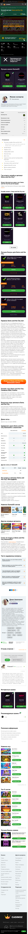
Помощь (17, 900)
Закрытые (3, 862)
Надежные (3, 867)
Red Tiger (14, 757)
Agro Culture (14, 748)
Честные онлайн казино (6, 871)
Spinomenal (25, 532)
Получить (13, 269)
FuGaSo (13, 532)
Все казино (13, 247)
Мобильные (18, 880)
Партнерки (3, 894)
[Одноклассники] (13, 590)
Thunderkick (14, 800)
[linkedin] (10, 603)
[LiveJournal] (10, 590)
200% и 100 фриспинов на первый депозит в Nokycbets (18, 841)
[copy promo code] (9, 83)
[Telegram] (15, 590)
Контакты (17, 902)
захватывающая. (12, 541)
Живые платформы (19, 864)
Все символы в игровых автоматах (8, 737)
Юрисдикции (18, 873)
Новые (2, 858)
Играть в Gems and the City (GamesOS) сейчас (13, 381)
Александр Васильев (11, 642)
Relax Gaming (14, 750)
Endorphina (14, 793)
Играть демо (17, 752)
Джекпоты (3, 864)
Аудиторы (17, 878)
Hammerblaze (15, 806)
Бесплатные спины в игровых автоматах (10, 735)
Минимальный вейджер (7, 262)
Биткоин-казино (4, 881)
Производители (18, 858)
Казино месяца (18, 871)
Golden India (4, 470)
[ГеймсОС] (24, 115)
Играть (7, 86)
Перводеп (4, 304)
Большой (4, 283)
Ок (23, 931)
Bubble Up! (14, 763)
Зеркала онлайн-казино (6, 877)
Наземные (17, 869)
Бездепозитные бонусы (6, 879)
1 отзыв (14, 14)
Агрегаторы (18, 867)
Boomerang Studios (5, 533)
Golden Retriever (15, 777)
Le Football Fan (24, 430)
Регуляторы (18, 875)
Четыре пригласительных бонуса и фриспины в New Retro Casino (19, 833)
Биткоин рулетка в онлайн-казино (8, 731)
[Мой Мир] (12, 590)
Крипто (17, 862)
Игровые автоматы (5, 869)
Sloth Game (14, 791)
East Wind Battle (5, 473)
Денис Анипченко (15, 99)
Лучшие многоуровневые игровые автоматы (11, 733)
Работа (2, 892)
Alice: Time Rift (15, 820)
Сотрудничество (4, 890)
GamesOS (3, 517)
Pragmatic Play (14, 764)
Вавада (2, 187)
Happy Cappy (14, 770)
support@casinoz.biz (21, 1)
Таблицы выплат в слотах (6, 738)
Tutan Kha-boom (15, 813)
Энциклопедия (4, 884)
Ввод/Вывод (18, 860)
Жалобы (17, 884)
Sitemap (17, 908)
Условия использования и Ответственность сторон (20, 891)
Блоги (16, 882)
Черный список (4, 860)
